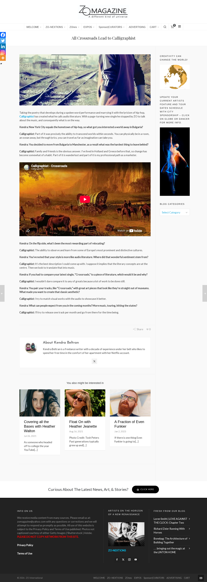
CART (187, 578)
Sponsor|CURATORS (154, 578)
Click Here (147, 489)
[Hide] (1, 63)
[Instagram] (3, 52)
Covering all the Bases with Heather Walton (39, 426)
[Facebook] (3, 35)
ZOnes (128, 578)
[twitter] (123, 559)
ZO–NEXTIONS (115, 578)
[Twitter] (3, 41)
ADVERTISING (174, 578)
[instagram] (129, 559)
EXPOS (137, 578)
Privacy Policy (25, 545)
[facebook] (117, 559)
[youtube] (135, 559)
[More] (3, 58)
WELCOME (99, 578)
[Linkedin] (3, 46)
